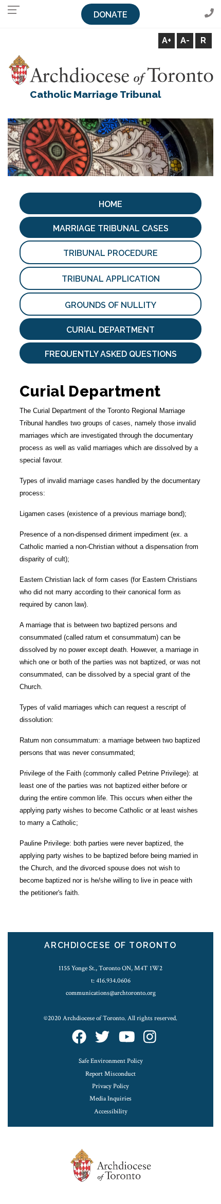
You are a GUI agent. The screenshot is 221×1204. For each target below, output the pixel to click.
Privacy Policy (110, 1086)
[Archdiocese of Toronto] (110, 69)
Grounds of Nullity (110, 305)
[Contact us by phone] (209, 13)
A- (185, 40)
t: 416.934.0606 (111, 980)
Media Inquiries (110, 1098)
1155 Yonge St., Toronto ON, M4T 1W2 (110, 968)
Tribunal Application (111, 279)
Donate (110, 15)
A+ (166, 40)
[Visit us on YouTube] (127, 1037)
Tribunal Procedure (110, 253)
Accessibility (110, 1111)
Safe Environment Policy (111, 1061)
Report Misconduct (110, 1074)
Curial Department (110, 330)
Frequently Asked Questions (111, 354)
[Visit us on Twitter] (102, 1037)
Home (110, 204)
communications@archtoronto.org (111, 993)
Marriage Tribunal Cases (111, 228)
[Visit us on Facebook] (79, 1037)
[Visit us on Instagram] (149, 1037)
